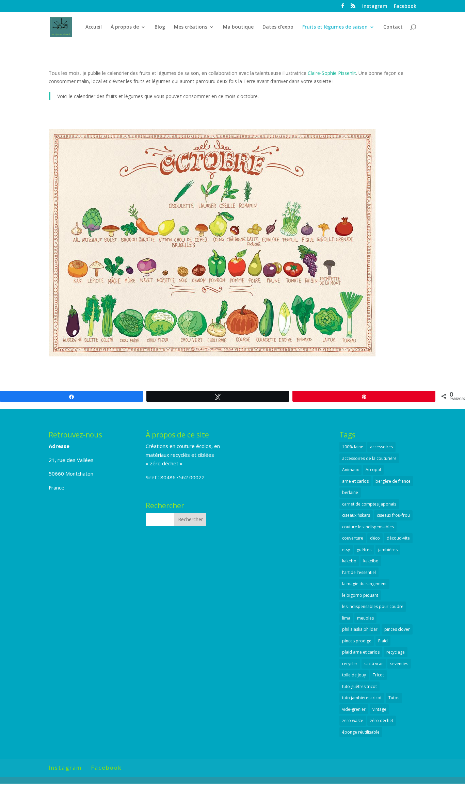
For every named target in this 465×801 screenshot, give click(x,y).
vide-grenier (354, 709)
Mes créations (190, 27)
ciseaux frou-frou (393, 515)
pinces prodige (356, 641)
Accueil (93, 27)
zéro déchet (381, 720)
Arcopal (373, 469)
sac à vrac (373, 664)
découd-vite (398, 538)
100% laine (352, 447)
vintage (379, 709)
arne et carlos (355, 481)
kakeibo (371, 561)
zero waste (352, 720)
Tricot (378, 675)
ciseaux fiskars (356, 515)
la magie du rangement (364, 584)
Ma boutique (238, 27)
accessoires (381, 447)
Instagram (374, 6)
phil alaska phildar (360, 629)
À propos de (125, 27)
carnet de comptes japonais (369, 504)
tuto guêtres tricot (359, 686)
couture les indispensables (368, 527)
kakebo (349, 561)
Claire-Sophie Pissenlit (332, 73)
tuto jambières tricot (362, 698)
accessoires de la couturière (369, 458)
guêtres (364, 549)
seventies (399, 664)
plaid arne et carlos (361, 652)
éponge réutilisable (361, 732)
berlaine (350, 492)
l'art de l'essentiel (359, 572)
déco (375, 538)
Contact (393, 27)
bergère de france (393, 481)
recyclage (395, 652)
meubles (365, 618)
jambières (388, 549)
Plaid (383, 641)
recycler (349, 664)
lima (346, 618)
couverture (352, 538)
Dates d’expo (277, 27)
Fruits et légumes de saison (335, 27)
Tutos (393, 698)
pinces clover (397, 629)
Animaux (350, 469)
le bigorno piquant (360, 595)
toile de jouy (354, 675)
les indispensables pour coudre (372, 606)
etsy (346, 549)
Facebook (405, 6)
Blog (160, 27)
